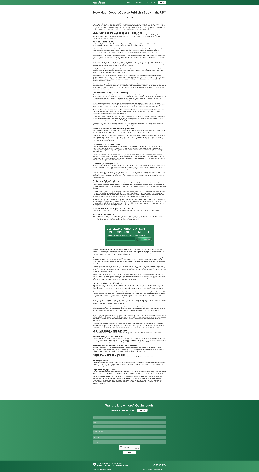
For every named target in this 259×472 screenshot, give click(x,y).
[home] (99, 2)
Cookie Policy (163, 469)
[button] (129, 2)
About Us (153, 2)
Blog (147, 2)
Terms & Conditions (147, 469)
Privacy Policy (156, 469)
